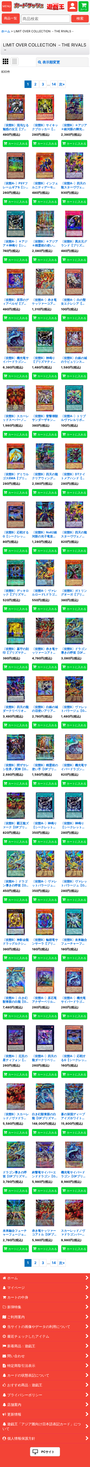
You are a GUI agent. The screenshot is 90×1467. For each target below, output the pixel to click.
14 (54, 84)
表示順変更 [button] (51, 62)
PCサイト (47, 1452)
